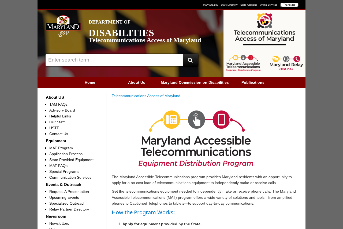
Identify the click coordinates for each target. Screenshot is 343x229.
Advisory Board (62, 110)
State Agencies (248, 4)
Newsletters (59, 223)
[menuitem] (89, 82)
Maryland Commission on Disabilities (195, 82)
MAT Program (61, 148)
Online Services (268, 4)
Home (90, 82)
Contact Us (58, 134)
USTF (54, 128)
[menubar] (171, 82)
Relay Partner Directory (69, 209)
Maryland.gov (210, 4)
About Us (136, 82)
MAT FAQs (58, 165)
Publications (252, 82)
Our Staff (57, 122)
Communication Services (70, 177)
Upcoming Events (64, 197)
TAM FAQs (58, 104)
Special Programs (64, 171)
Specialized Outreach (67, 203)
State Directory (229, 4)
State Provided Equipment (71, 160)
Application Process (66, 154)
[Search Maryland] (190, 60)
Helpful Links (60, 116)
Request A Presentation (69, 191)
